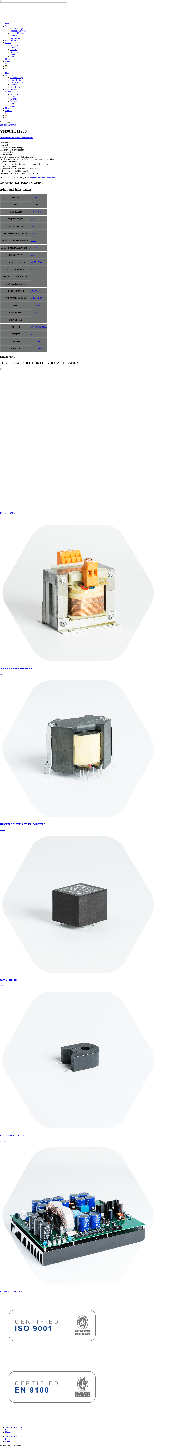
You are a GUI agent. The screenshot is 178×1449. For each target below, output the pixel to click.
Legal (7, 1430)
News (7, 59)
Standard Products (17, 33)
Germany (14, 45)
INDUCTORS (7, 512)
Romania (14, 52)
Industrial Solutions (18, 31)
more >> (2, 518)
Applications (10, 40)
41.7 (33, 269)
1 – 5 (33, 240)
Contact (8, 61)
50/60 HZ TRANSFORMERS (16, 668)
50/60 (33, 255)
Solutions (9, 26)
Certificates (15, 38)
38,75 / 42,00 (36, 262)
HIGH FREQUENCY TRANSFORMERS (22, 824)
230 (33, 226)
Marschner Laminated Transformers (16, 138)
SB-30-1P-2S (36, 298)
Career (8, 42)
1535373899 (36, 348)
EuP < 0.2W (36, 212)
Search (3, 122)
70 (32, 276)
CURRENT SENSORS (12, 1135)
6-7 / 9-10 (35, 248)
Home (7, 24)
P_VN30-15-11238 (39, 327)
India (12, 57)
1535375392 (36, 341)
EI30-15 (34, 312)
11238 (33, 320)
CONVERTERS (8, 980)
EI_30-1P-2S (36, 305)
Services (13, 35)
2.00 (33, 219)
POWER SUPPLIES (11, 1291)
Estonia (13, 50)
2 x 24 (33, 233)
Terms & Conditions (13, 1427)
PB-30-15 (35, 197)
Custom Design (16, 28)
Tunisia (13, 54)
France (13, 47)
